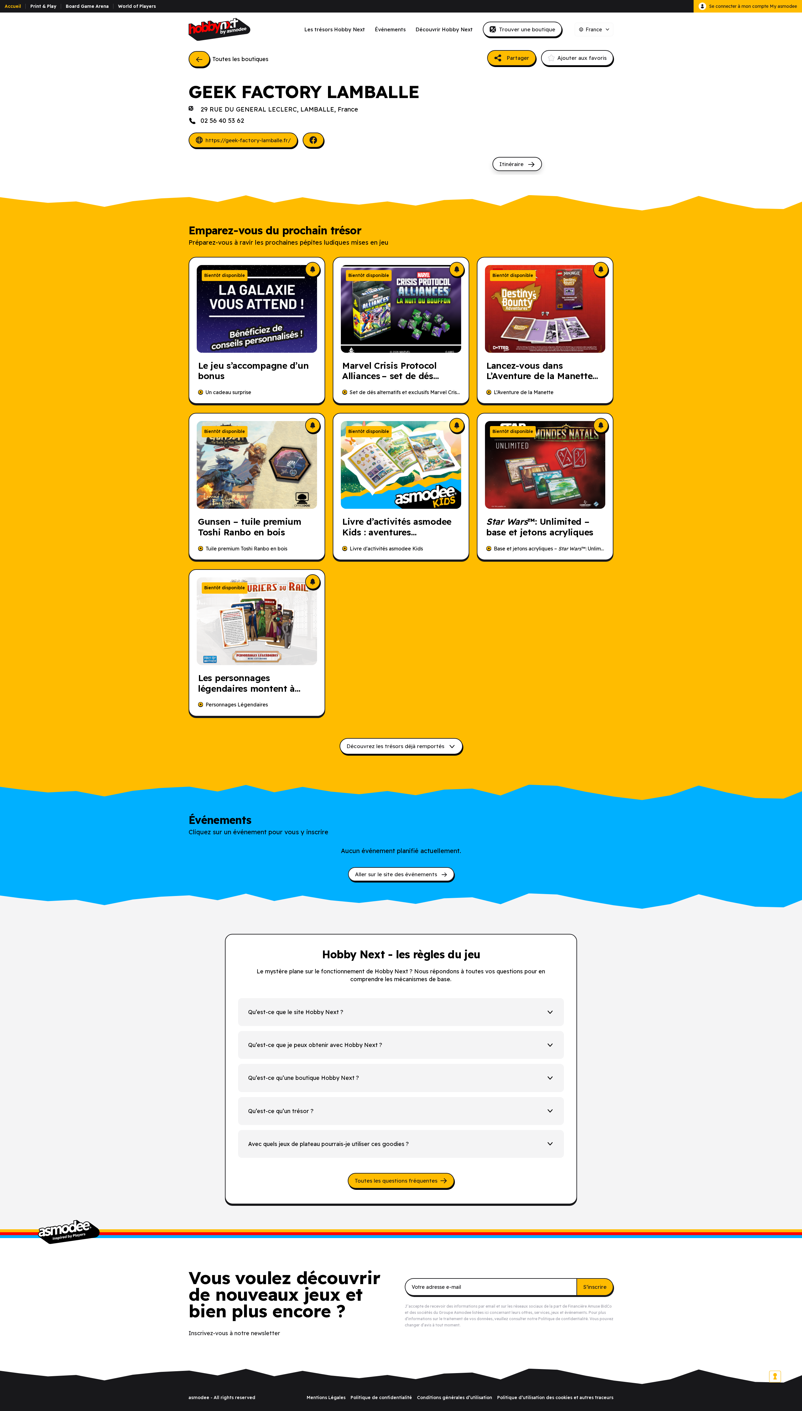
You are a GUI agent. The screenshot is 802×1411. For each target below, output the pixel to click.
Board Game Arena (87, 6)
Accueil (13, 6)
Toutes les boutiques (240, 59)
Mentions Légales (326, 1397)
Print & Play (43, 6)
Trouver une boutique (527, 29)
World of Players (137, 6)
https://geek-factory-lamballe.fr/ (248, 140)
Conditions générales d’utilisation (454, 1397)
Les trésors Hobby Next (335, 29)
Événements (390, 29)
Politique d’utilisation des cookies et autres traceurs (555, 1397)
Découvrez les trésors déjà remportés (396, 746)
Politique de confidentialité (563, 1318)
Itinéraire (512, 164)
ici (487, 1312)
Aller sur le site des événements (397, 874)
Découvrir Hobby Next (444, 29)
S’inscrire (595, 1286)
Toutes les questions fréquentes (396, 1180)
